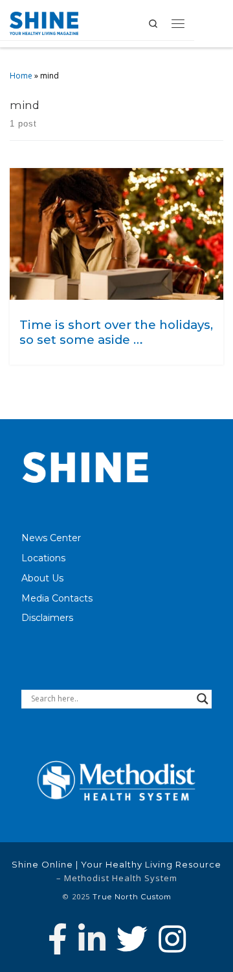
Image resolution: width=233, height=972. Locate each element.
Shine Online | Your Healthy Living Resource (116, 864)
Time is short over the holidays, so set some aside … (116, 332)
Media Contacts (57, 598)
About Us (42, 578)
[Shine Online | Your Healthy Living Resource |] (44, 22)
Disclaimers (47, 618)
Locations (43, 558)
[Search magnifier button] (203, 699)
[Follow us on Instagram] (172, 938)
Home (21, 75)
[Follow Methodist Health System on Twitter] (132, 938)
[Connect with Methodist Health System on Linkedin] (91, 938)
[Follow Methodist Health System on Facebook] (57, 938)
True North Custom (132, 896)
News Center (51, 538)
